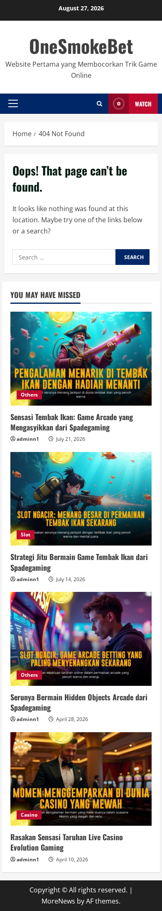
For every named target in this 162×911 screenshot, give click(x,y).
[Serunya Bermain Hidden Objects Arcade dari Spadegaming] (81, 639)
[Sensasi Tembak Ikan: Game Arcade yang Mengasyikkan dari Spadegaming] (81, 359)
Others (29, 394)
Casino (29, 814)
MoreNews (58, 901)
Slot (25, 534)
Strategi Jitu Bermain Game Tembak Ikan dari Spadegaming (79, 561)
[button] (13, 103)
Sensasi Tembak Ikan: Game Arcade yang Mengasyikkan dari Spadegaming (71, 422)
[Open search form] (99, 104)
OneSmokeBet (81, 45)
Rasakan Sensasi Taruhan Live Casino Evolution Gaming (66, 842)
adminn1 (28, 438)
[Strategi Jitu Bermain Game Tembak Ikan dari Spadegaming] (81, 499)
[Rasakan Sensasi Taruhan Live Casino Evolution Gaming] (81, 779)
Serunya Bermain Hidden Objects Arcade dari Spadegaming (78, 702)
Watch (143, 103)
